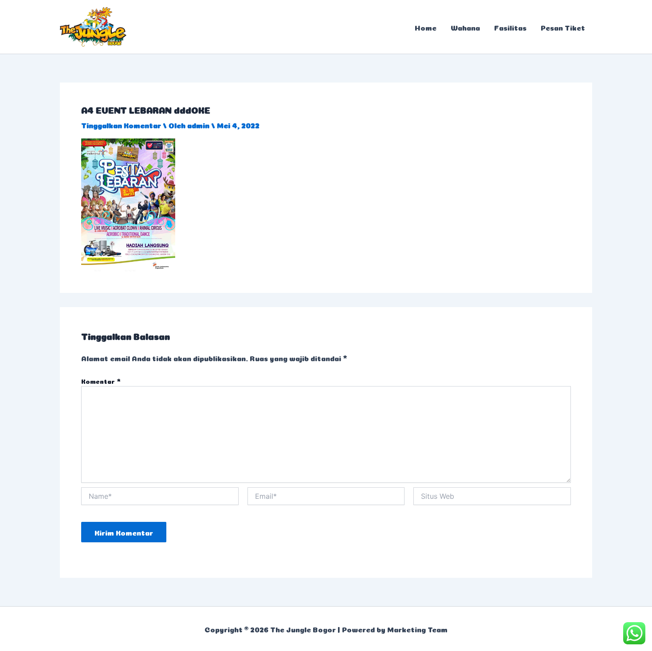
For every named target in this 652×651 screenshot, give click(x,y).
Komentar (101, 381)
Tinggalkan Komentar (121, 124)
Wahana (465, 27)
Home (425, 27)
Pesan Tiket (563, 27)
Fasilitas (510, 27)
